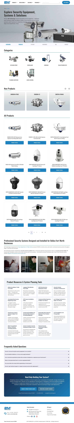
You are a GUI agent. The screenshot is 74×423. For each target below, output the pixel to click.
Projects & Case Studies (51, 414)
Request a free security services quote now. (17, 253)
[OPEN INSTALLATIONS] (25, 2)
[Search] (59, 2)
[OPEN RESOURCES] (39, 2)
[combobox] (50, 2)
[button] (65, 89)
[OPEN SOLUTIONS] (32, 2)
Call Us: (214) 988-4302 (12, 414)
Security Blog (49, 413)
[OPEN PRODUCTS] (16, 2)
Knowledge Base (50, 411)
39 (43, 232)
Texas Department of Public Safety (25, 247)
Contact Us (49, 409)
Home (5, 8)
